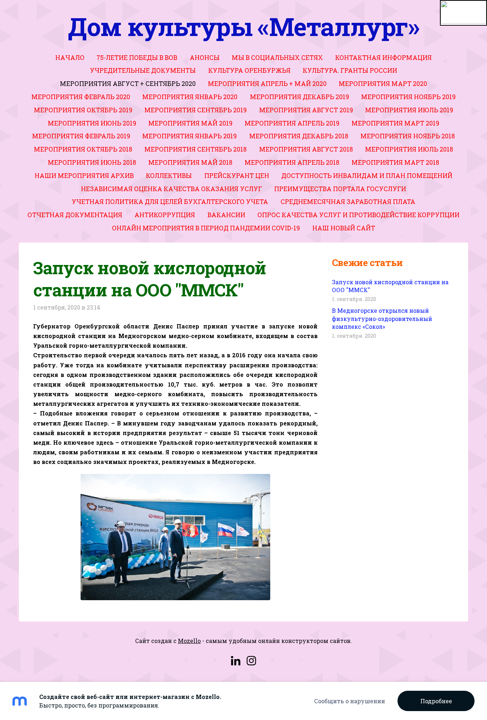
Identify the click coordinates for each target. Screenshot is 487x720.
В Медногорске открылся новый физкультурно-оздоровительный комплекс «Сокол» (382, 318)
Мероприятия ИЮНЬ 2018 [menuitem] (92, 162)
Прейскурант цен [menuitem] (236, 176)
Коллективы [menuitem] (169, 176)
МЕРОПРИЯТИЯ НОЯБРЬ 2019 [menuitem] (408, 97)
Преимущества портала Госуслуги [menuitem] (340, 189)
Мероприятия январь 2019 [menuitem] (189, 136)
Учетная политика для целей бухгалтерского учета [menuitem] (170, 202)
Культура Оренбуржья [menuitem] (249, 70)
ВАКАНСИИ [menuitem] (226, 215)
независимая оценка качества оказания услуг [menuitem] (171, 189)
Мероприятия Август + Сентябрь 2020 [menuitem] (128, 84)
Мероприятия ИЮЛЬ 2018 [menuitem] (409, 149)
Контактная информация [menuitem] (383, 57)
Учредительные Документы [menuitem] (143, 70)
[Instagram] (251, 660)
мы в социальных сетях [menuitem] (277, 57)
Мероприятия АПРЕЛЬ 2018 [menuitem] (292, 162)
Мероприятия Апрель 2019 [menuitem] (292, 123)
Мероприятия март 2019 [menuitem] (395, 123)
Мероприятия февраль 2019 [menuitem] (81, 136)
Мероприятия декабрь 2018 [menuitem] (298, 136)
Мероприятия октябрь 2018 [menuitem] (83, 149)
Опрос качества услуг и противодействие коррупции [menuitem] (358, 215)
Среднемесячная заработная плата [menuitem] (348, 202)
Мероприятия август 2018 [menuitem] (306, 149)
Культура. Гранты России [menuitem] (350, 70)
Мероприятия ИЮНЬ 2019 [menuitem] (92, 123)
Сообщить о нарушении (349, 701)
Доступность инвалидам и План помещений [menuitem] (366, 176)
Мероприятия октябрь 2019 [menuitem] (83, 110)
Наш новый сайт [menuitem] (343, 228)
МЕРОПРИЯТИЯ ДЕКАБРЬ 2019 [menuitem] (299, 97)
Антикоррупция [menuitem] (164, 215)
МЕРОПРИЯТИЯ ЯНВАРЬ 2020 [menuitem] (189, 97)
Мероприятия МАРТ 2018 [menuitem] (395, 162)
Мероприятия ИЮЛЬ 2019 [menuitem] (409, 110)
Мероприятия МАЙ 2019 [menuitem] (190, 123)
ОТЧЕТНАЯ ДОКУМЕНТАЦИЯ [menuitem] (74, 215)
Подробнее (436, 701)
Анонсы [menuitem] (205, 57)
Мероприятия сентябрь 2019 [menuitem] (195, 110)
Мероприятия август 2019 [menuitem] (306, 110)
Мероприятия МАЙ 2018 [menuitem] (190, 162)
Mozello (189, 640)
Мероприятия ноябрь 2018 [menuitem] (407, 136)
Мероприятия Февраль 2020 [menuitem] (80, 97)
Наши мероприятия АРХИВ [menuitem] (84, 176)
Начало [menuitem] (69, 57)
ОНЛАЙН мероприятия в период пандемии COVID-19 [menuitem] (206, 228)
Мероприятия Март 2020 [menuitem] (383, 84)
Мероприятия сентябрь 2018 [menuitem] (195, 149)
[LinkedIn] (236, 660)
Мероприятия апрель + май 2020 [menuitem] (267, 84)
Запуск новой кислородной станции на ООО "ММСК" (390, 285)
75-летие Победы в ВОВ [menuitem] (137, 57)
